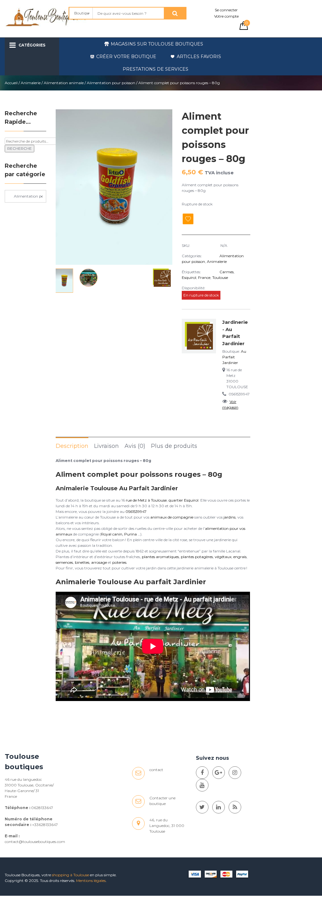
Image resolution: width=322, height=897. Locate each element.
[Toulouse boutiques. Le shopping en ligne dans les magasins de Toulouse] (202, 772)
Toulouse (220, 277)
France (204, 277)
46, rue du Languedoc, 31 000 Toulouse (166, 826)
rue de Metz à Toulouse (146, 500)
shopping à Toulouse (70, 875)
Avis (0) (135, 446)
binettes (82, 562)
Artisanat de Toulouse (45, 68)
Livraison (106, 446)
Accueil (11, 82)
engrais (240, 556)
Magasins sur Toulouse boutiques (157, 44)
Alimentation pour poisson (111, 82)
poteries (119, 562)
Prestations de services (155, 69)
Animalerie (31, 82)
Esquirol (189, 277)
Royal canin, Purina (119, 534)
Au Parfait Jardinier (234, 357)
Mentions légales (91, 880)
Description (72, 446)
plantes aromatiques (160, 556)
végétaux (223, 556)
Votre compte (226, 16)
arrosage (99, 562)
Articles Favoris (199, 56)
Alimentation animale (64, 82)
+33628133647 (45, 824)
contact (156, 769)
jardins (230, 517)
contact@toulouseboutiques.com (35, 841)
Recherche (19, 148)
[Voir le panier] (243, 28)
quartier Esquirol (183, 500)
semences (64, 562)
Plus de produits (174, 446)
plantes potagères (197, 556)
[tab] (72, 445)
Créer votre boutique (126, 56)
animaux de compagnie (171, 517)
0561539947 (136, 511)
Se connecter (226, 10)
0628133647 (42, 807)
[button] (165, 187)
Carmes (226, 271)
